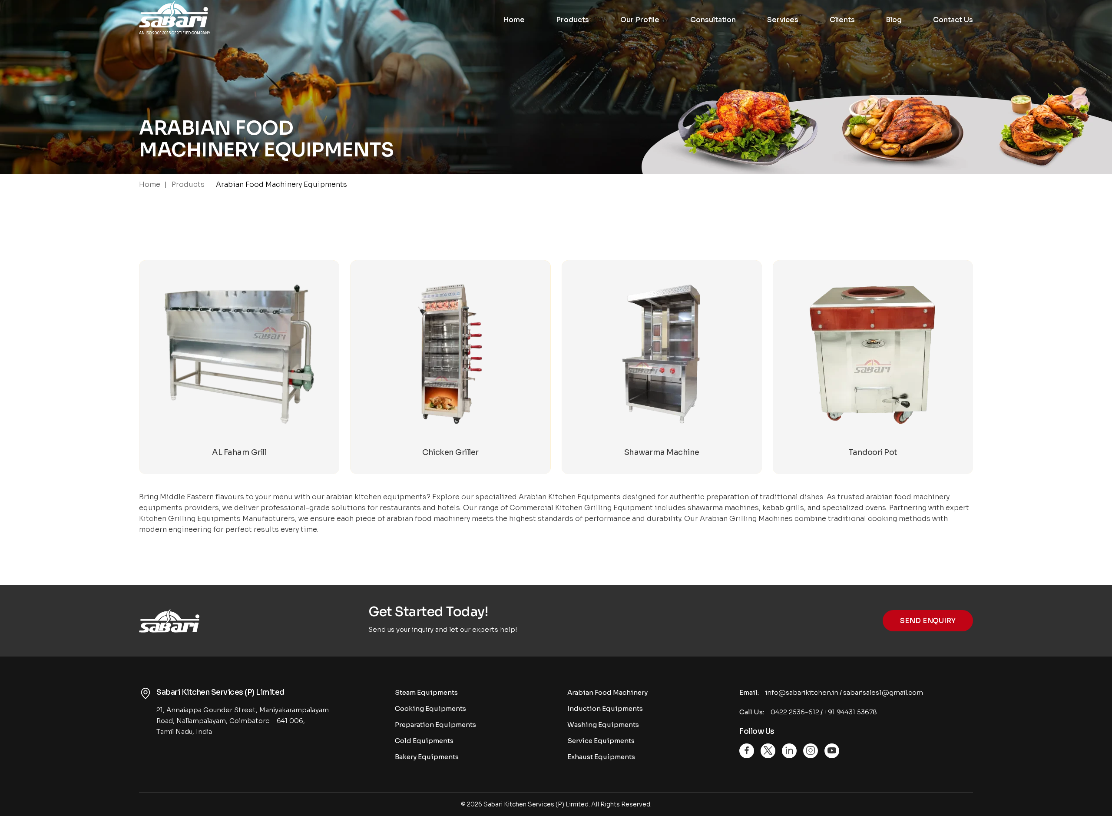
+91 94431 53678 (850, 712)
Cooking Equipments (430, 708)
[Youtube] (831, 750)
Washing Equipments (603, 724)
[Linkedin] (789, 750)
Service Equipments (601, 740)
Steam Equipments (426, 692)
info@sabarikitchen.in (801, 692)
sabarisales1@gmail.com (883, 692)
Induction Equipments (605, 708)
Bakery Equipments (427, 757)
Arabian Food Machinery (607, 692)
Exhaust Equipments (601, 757)
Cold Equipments (424, 740)
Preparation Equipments (435, 724)
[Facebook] (746, 750)
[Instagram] (810, 750)
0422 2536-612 (795, 712)
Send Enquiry (928, 620)
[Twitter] (768, 750)
